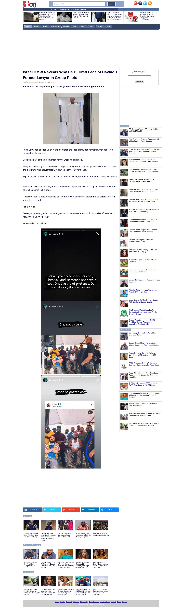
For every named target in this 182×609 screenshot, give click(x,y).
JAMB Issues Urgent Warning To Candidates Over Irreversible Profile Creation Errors (143, 312)
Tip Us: (79, 9)
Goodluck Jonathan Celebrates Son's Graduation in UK (64, 535)
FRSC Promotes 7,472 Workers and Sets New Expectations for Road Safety (144, 364)
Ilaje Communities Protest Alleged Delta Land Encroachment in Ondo (144, 414)
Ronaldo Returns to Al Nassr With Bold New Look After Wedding (144, 210)
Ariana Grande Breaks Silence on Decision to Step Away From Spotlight (143, 160)
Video (108, 26)
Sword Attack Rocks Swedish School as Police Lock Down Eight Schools (144, 424)
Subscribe (139, 81)
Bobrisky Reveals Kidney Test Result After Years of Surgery (143, 251)
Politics (37, 26)
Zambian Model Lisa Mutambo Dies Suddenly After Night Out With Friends (82, 564)
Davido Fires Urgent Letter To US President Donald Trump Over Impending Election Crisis (142, 322)
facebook (113, 602)
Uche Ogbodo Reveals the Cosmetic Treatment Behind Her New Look (143, 221)
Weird (100, 26)
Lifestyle (66, 26)
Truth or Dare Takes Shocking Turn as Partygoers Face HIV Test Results (143, 200)
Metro (91, 26)
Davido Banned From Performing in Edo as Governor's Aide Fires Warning (144, 344)
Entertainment (55, 26)
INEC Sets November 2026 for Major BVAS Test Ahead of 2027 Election (143, 384)
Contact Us (65, 9)
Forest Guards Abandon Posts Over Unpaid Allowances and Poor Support (143, 170)
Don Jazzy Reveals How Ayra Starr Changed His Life (30, 564)
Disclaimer (76, 602)
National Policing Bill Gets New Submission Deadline (141, 241)
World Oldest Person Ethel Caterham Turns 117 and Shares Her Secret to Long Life (143, 375)
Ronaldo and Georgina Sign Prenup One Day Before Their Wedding (143, 231)
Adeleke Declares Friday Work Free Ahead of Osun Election (143, 291)
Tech (74, 26)
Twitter (119, 602)
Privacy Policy (84, 602)
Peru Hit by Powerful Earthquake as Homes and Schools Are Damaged (100, 592)
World (45, 26)
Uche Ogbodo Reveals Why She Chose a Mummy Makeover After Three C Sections (144, 395)
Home (55, 9)
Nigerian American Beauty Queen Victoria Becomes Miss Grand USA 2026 (100, 564)
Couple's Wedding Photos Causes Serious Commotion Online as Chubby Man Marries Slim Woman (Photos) (114, 16)
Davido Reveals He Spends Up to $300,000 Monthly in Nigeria (83, 535)
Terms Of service (94, 602)
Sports (83, 26)
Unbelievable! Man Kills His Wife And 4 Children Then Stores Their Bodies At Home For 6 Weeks (47, 16)
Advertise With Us (105, 602)
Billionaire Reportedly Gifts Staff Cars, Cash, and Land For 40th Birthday (143, 190)
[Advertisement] (91, 48)
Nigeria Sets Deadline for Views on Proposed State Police (142, 271)
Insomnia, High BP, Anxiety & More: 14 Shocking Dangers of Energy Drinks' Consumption (147, 16)
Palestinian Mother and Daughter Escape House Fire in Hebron (142, 180)
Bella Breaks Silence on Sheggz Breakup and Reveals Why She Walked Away (66, 592)
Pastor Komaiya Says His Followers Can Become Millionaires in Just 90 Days (142, 355)
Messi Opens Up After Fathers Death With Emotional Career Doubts (143, 301)
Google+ (124, 602)
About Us (62, 602)
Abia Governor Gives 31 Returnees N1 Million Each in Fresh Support (144, 140)
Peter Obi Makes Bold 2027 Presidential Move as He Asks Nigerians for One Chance (144, 151)
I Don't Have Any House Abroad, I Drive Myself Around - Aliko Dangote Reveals (81, 15)
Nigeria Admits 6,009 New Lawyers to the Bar (101, 534)
